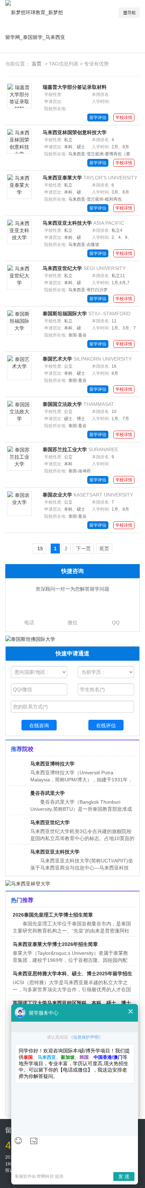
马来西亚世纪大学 (62, 268)
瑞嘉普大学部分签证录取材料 (75, 87)
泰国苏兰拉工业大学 (65, 449)
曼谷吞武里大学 (47, 793)
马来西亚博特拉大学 (52, 764)
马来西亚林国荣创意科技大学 (75, 132)
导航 (131, 12)
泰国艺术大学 (57, 359)
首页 (37, 64)
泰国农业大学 (57, 495)
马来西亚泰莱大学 (62, 177)
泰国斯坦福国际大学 (65, 313)
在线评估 (106, 725)
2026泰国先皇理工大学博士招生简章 (53, 915)
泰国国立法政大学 (62, 404)
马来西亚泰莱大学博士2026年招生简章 (55, 944)
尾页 (104, 548)
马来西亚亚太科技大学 (67, 223)
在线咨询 (39, 725)
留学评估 (97, 117)
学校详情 (123, 117)
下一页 (83, 548)
